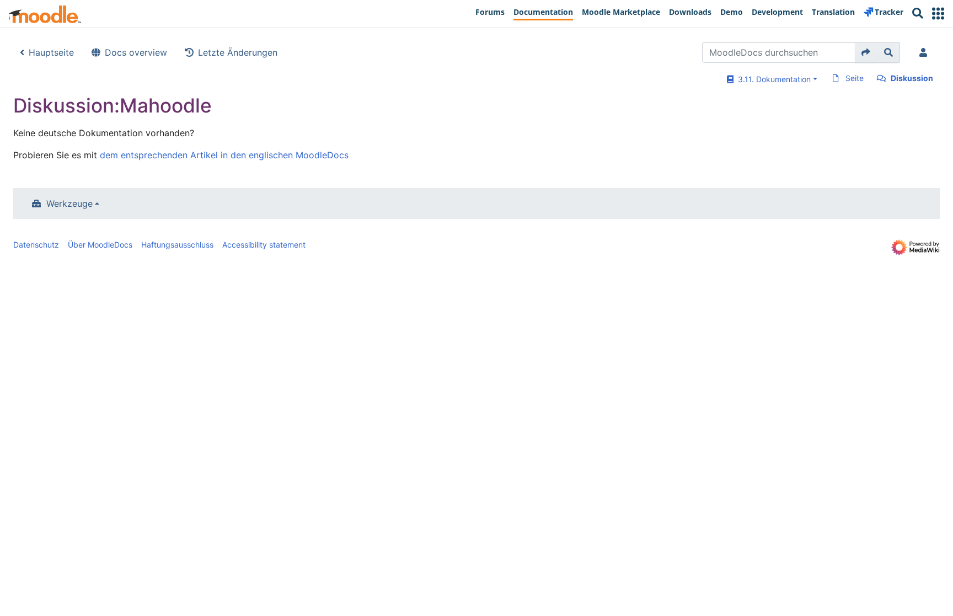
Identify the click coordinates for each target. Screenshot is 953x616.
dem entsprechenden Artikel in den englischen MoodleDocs (224, 154)
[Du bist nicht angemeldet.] (925, 52)
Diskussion (912, 78)
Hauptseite (51, 52)
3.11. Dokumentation (772, 79)
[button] (938, 13)
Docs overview (136, 52)
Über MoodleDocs (100, 244)
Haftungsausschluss (177, 244)
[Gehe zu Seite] (866, 52)
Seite (854, 78)
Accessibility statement (264, 244)
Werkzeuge (69, 203)
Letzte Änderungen (237, 52)
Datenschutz (36, 244)
